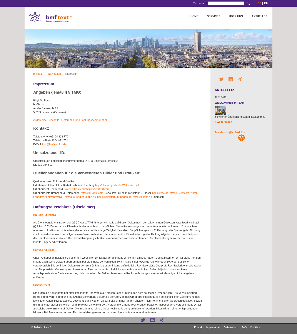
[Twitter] (143, 319)
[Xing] (161, 319)
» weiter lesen (223, 121)
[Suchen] (248, 3)
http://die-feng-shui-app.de (80, 196)
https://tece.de (160, 193)
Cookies (255, 327)
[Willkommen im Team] (220, 110)
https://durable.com (92, 193)
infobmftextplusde (54, 144)
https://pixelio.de (142, 196)
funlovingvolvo (54, 196)
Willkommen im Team (229, 102)
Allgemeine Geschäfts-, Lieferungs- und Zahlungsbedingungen (70, 120)
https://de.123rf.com (97, 189)
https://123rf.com (179, 193)
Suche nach (200, 3)
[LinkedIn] (152, 319)
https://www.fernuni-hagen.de (114, 196)
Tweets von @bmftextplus (230, 132)
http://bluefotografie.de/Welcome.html (117, 185)
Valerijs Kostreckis (75, 189)
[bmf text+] (51, 18)
